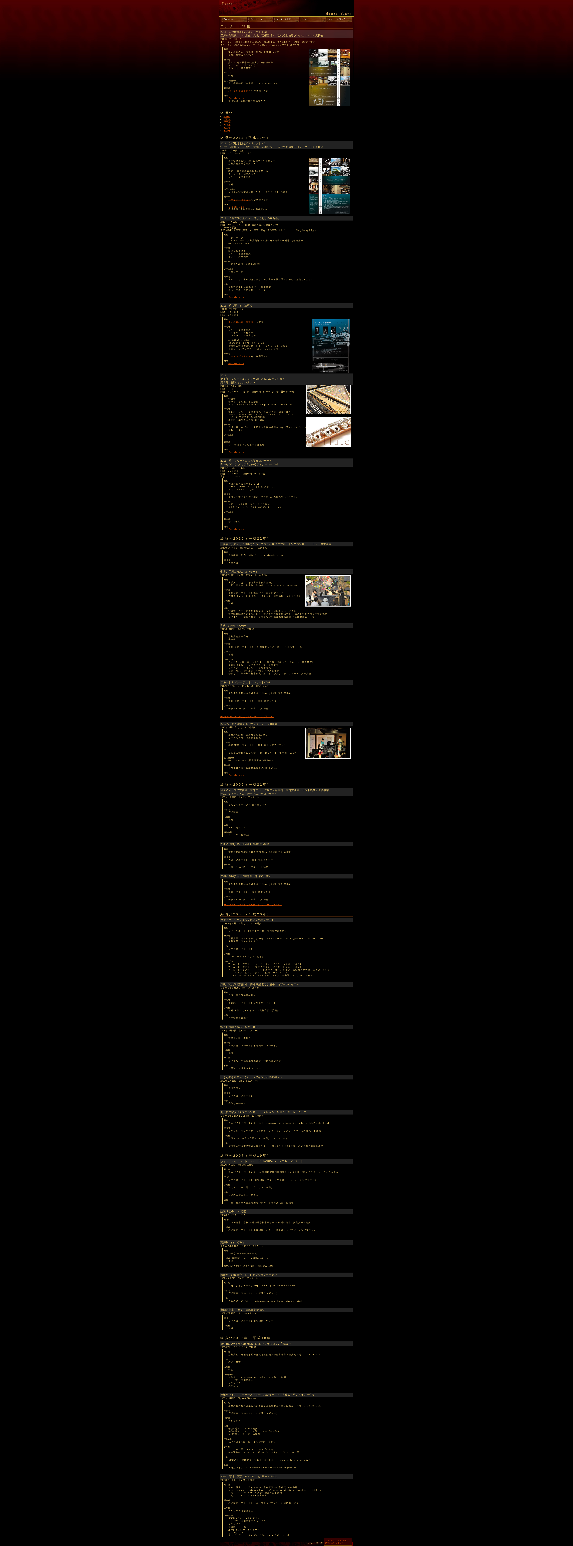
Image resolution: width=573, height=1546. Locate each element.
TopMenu (229, 19)
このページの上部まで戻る (336, 1540)
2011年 (227, 116)
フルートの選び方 (337, 19)
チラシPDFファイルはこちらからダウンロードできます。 (253, 904)
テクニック (307, 19)
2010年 (227, 119)
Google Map (236, 98)
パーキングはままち (239, 91)
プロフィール (256, 19)
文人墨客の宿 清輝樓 (241, 322)
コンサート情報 (283, 19)
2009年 (227, 122)
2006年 (227, 130)
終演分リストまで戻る (334, 1543)
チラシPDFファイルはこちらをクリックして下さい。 (247, 716)
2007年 (227, 128)
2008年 (227, 125)
